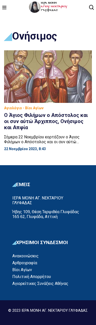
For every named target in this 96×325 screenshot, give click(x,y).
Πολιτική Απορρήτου (31, 276)
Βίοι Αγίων (22, 269)
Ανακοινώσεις (25, 256)
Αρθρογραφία (24, 262)
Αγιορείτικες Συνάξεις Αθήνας (40, 283)
